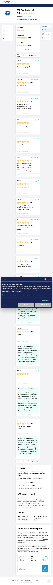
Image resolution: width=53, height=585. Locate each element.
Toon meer (27, 49)
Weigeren (26, 304)
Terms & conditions (34, 580)
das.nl (37, 520)
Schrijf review (27, 16)
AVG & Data (21, 580)
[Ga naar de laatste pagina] (38, 461)
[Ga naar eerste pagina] (18, 461)
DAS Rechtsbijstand (25, 10)
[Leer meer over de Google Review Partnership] (22, 568)
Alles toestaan (43, 304)
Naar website (8, 19)
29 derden (15, 294)
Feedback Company (27, 582)
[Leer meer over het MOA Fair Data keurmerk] (33, 558)
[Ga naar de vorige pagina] (23, 461)
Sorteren (25, 55)
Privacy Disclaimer (12, 580)
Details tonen (45, 300)
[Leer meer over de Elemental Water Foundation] (45, 568)
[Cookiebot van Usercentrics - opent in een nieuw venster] (45, 279)
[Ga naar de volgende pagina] (33, 461)
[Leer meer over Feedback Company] (45, 558)
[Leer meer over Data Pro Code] (22, 558)
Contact (27, 580)
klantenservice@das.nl (41, 516)
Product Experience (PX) (32, 540)
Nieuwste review (32, 55)
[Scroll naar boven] (49, 581)
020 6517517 (39, 518)
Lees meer (19, 110)
